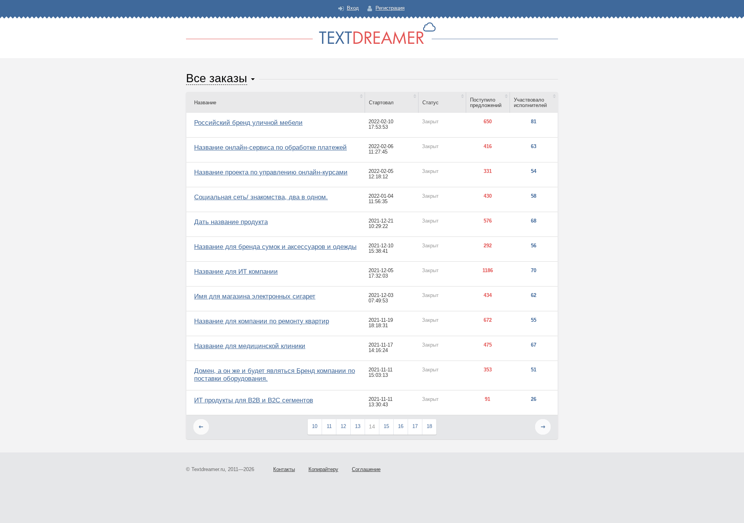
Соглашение (366, 469)
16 (400, 426)
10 (314, 426)
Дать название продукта (231, 222)
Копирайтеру (323, 469)
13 (357, 426)
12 (343, 426)
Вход (353, 8)
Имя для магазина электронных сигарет (254, 296)
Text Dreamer (372, 33)
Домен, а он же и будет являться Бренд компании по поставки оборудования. (274, 374)
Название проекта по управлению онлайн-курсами (271, 172)
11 (329, 426)
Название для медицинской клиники (249, 346)
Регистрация (390, 8)
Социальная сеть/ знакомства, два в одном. (261, 197)
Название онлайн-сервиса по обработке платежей (270, 147)
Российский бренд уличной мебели (248, 122)
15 (386, 426)
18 (429, 426)
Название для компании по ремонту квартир (261, 321)
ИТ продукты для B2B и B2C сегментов (253, 400)
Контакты (284, 469)
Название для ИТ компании (236, 271)
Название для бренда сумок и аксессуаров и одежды (275, 246)
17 (415, 426)
